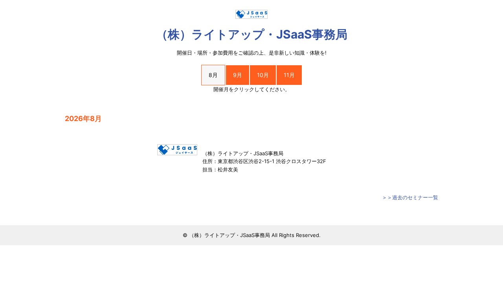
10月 (263, 75)
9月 (237, 75)
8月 (213, 75)
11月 (289, 75)
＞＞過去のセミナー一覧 (410, 197)
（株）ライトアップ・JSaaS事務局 (251, 34)
